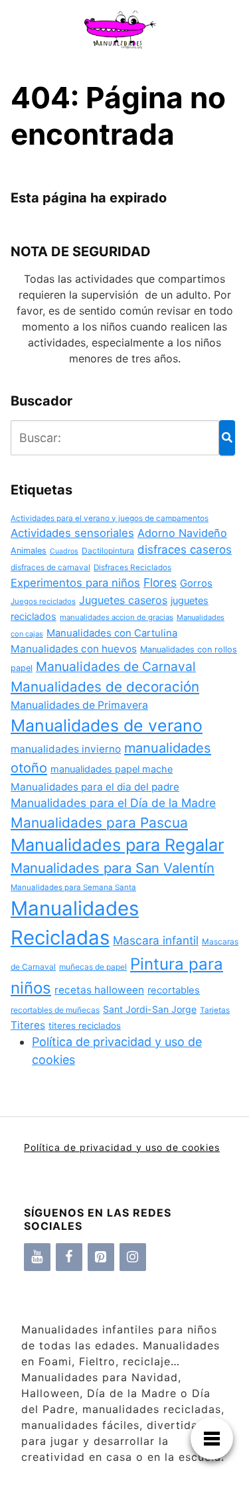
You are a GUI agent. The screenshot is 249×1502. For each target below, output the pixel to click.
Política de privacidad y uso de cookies (122, 1147)
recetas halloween (99, 990)
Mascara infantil (156, 940)
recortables (173, 990)
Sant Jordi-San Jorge (150, 1009)
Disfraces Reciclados (132, 567)
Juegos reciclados (43, 601)
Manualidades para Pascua (99, 822)
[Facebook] (69, 1257)
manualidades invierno (66, 749)
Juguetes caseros (123, 600)
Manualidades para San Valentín (112, 868)
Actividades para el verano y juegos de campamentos (109, 518)
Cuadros (64, 551)
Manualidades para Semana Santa (73, 887)
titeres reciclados (84, 1025)
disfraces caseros (184, 549)
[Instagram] (133, 1257)
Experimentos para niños (75, 582)
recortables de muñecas (55, 1010)
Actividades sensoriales (72, 533)
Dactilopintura (108, 551)
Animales (28, 551)
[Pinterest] (101, 1257)
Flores (160, 582)
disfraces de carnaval (50, 567)
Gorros (196, 583)
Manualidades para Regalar (117, 845)
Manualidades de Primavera (79, 705)
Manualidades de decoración (105, 686)
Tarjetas (215, 1010)
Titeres (28, 1025)
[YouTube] (37, 1257)
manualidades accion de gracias (116, 617)
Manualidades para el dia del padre (95, 787)
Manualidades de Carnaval (116, 666)
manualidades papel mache (111, 769)
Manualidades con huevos (74, 648)
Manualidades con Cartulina (111, 633)
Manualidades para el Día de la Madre (113, 803)
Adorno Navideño (182, 533)
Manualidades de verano (107, 725)
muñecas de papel (93, 967)
